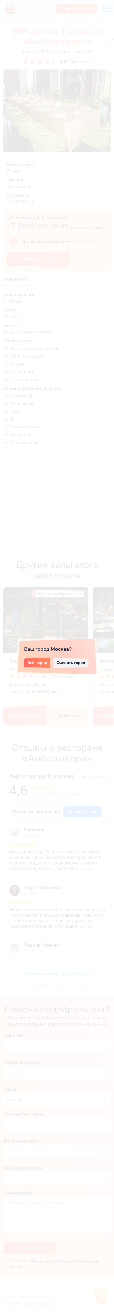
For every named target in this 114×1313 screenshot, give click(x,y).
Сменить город (70, 662)
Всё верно (37, 662)
